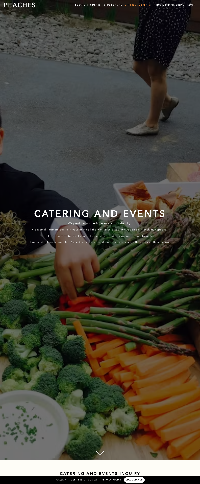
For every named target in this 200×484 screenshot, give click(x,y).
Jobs (73, 480)
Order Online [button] (113, 5)
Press (81, 480)
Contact (93, 480)
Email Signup (134, 480)
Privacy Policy (111, 480)
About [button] (191, 5)
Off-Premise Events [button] (137, 5)
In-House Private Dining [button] (168, 5)
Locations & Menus (88, 5)
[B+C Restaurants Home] (19, 4)
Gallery (61, 480)
